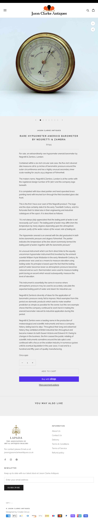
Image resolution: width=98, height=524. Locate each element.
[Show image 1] (40, 120)
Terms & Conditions (60, 444)
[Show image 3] (46, 120)
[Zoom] (93, 23)
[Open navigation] (5, 10)
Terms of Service (59, 448)
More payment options (49, 385)
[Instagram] (11, 459)
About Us (56, 431)
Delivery (55, 440)
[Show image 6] (54, 120)
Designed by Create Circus (17, 512)
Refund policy (58, 453)
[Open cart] (93, 10)
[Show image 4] (49, 120)
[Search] (88, 10)
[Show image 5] (51, 120)
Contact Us (57, 435)
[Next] (62, 120)
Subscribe (14, 488)
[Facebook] (5, 459)
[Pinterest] (17, 459)
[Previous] (35, 120)
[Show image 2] (43, 120)
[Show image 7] (57, 120)
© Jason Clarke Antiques (18, 508)
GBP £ (8, 503)
